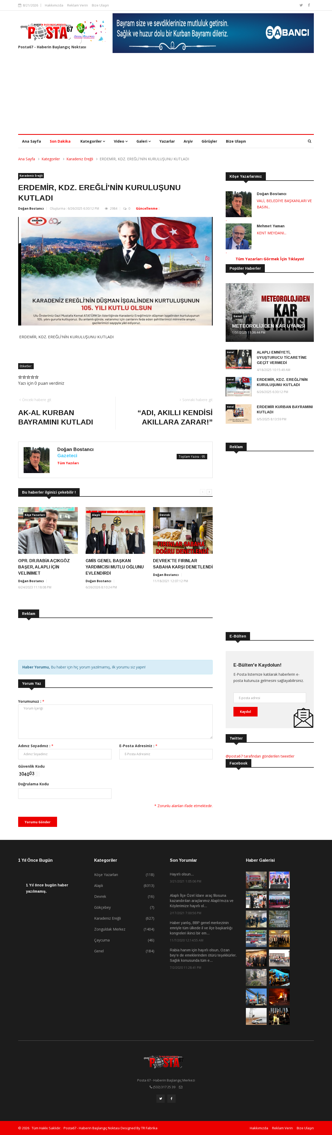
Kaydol (245, 711)
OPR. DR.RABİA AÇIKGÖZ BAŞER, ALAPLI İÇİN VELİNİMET (44, 567)
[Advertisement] (166, 95)
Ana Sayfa (31, 141)
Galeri (142, 141)
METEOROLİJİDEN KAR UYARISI (268, 326)
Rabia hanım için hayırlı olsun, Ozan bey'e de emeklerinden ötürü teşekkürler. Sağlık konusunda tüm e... (203, 955)
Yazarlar (167, 141)
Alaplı (96, 515)
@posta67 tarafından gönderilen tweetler (260, 756)
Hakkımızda (54, 5)
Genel (237, 316)
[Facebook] (309, 5)
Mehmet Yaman (271, 226)
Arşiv (188, 141)
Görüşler (209, 141)
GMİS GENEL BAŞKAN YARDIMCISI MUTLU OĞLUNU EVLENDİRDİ (115, 567)
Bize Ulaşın (100, 5)
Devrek (165, 515)
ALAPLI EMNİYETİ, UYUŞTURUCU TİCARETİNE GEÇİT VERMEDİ (282, 357)
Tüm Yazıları (68, 463)
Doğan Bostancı (31, 208)
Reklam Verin (77, 5)
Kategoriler (91, 141)
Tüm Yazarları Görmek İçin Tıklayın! (270, 258)
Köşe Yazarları (35, 515)
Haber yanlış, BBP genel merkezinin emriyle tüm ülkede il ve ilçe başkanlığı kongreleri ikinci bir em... (201, 928)
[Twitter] (302, 5)
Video (119, 141)
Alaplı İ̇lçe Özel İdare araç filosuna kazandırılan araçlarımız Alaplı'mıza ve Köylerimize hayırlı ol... (201, 900)
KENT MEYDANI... (271, 232)
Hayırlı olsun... (182, 874)
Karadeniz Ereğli (79, 158)
